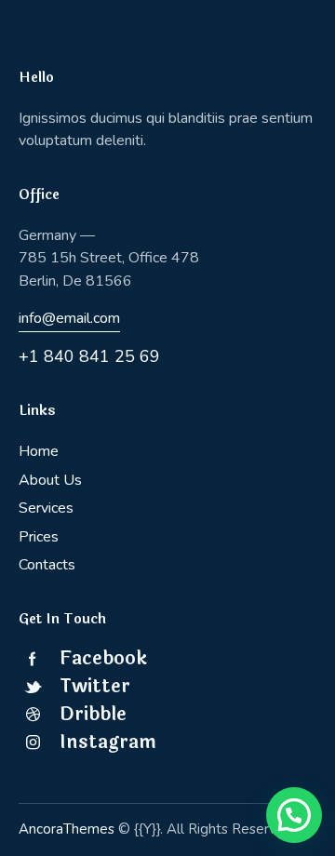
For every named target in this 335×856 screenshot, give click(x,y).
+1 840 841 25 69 (89, 356)
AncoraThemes (66, 829)
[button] (294, 815)
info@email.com (69, 318)
